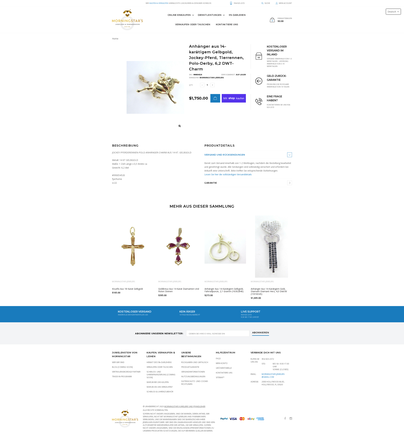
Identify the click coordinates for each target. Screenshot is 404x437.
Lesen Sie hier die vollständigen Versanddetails (228, 174)
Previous (105, 256)
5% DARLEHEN (237, 15)
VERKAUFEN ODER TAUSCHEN (192, 24)
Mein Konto (222, 363)
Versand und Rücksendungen (224, 154)
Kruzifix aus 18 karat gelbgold (127, 288)
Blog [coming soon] (122, 367)
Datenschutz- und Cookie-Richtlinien (194, 382)
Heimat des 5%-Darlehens (159, 362)
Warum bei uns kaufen (158, 382)
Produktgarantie (190, 367)
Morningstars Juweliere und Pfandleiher (184, 406)
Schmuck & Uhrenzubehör (160, 391)
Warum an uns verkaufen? (160, 387)
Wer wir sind (118, 362)
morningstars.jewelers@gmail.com (273, 375)
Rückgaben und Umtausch (194, 362)
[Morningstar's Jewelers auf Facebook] (285, 418)
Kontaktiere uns (227, 24)
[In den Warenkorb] (215, 98)
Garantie (210, 182)
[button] (393, 11)
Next (298, 256)
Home (115, 38)
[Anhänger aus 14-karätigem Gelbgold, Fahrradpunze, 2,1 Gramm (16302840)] (225, 247)
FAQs (218, 358)
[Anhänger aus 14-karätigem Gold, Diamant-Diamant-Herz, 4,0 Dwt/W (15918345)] (271, 247)
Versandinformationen (193, 371)
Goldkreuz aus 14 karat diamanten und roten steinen (178, 290)
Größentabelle (224, 368)
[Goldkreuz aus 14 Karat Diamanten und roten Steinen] (179, 247)
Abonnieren (260, 332)
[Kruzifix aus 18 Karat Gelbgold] (133, 247)
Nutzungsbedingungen (193, 376)
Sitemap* (220, 377)
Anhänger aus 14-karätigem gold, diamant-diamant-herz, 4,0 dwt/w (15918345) (269, 291)
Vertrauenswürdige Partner (126, 371)
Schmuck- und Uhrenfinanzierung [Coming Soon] (161, 374)
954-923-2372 (268, 359)
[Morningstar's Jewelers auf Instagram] (291, 418)
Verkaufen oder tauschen (160, 367)
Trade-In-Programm (122, 376)
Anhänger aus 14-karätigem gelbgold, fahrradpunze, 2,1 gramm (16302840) (224, 290)
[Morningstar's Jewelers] (127, 19)
